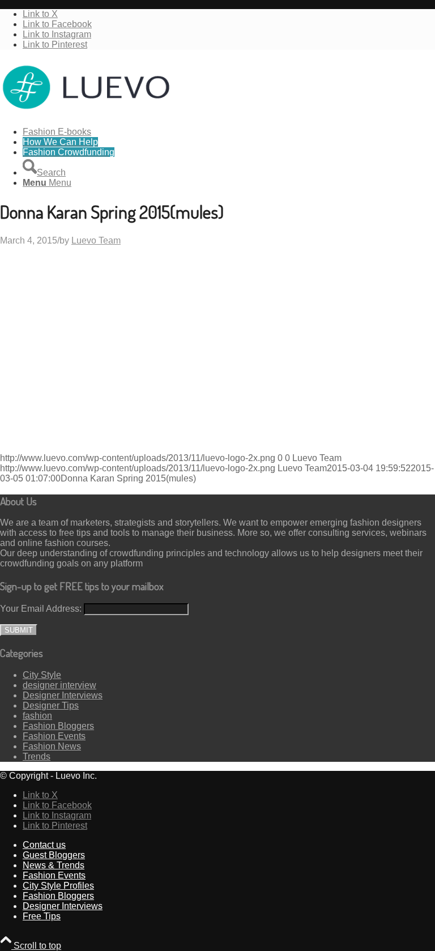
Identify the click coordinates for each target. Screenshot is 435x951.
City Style (42, 675)
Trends (36, 756)
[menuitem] (229, 132)
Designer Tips (51, 705)
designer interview (59, 685)
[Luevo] (85, 112)
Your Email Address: (41, 608)
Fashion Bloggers (58, 726)
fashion (37, 715)
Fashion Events (54, 736)
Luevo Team (96, 240)
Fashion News (52, 746)
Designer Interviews (63, 695)
